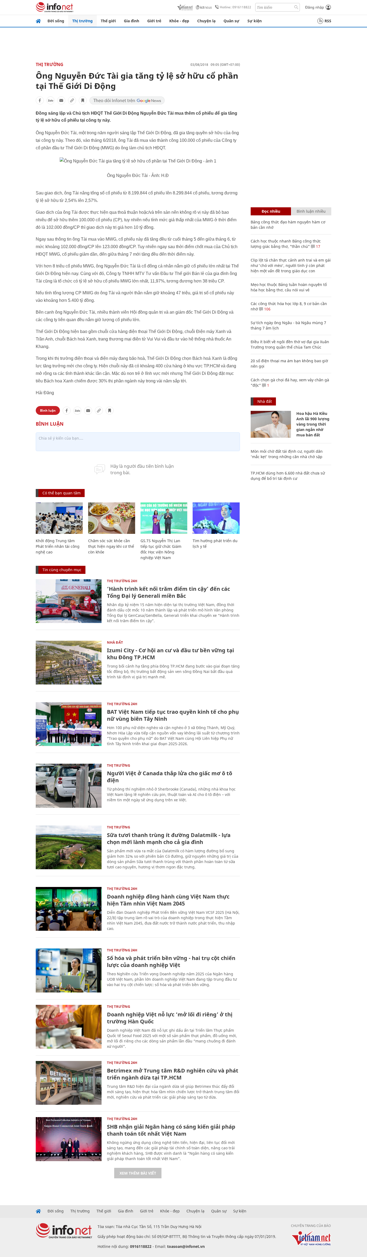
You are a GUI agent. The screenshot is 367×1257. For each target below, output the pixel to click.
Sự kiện (254, 20)
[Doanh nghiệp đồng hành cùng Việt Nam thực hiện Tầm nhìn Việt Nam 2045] (69, 909)
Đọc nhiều (271, 211)
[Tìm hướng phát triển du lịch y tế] (216, 518)
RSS (328, 20)
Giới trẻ (154, 20)
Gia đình (131, 20)
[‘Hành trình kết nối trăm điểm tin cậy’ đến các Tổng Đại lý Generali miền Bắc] (69, 601)
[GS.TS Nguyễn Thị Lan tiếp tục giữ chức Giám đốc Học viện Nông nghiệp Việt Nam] (164, 518)
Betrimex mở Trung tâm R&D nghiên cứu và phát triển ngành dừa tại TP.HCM (172, 1074)
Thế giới (108, 20)
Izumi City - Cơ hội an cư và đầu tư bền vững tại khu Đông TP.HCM (170, 654)
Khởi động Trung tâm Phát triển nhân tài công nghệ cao (58, 546)
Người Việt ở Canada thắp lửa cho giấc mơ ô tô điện (169, 777)
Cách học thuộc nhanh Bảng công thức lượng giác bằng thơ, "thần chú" (286, 243)
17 (317, 246)
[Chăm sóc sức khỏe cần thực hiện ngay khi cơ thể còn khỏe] (111, 518)
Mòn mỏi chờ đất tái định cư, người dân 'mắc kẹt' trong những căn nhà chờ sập (287, 454)
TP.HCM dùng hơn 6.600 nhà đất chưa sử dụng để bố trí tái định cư (288, 475)
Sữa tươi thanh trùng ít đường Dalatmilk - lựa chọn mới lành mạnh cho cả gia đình (169, 838)
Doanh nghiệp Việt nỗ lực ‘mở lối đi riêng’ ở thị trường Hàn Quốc (169, 1018)
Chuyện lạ (206, 20)
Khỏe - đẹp (179, 20)
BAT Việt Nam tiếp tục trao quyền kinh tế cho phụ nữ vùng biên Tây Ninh (173, 715)
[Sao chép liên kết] (72, 100)
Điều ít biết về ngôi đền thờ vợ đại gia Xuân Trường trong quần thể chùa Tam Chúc (290, 344)
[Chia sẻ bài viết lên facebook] (40, 100)
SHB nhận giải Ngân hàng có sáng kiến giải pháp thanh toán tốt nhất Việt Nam (171, 1130)
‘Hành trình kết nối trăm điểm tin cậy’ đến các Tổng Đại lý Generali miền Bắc (168, 592)
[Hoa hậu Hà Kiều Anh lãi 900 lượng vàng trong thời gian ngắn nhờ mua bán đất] (271, 424)
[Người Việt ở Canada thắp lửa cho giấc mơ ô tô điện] (69, 785)
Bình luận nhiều (311, 211)
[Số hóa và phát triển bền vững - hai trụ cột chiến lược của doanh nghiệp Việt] (69, 970)
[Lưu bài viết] (83, 100)
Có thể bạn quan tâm (61, 492)
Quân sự (231, 20)
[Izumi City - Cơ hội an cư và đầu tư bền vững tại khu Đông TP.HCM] (69, 662)
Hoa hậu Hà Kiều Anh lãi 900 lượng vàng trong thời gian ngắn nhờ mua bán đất (312, 424)
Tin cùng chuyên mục (61, 569)
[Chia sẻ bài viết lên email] (61, 100)
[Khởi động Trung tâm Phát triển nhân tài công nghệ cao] (59, 518)
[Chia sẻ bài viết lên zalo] (50, 100)
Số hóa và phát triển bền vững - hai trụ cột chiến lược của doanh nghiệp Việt (171, 961)
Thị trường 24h (122, 580)
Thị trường (82, 20)
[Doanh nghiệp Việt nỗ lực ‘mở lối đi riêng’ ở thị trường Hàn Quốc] (69, 1027)
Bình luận (48, 410)
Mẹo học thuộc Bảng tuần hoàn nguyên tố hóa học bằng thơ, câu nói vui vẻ (289, 287)
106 (267, 308)
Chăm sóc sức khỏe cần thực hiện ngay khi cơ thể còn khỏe (111, 546)
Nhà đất (115, 642)
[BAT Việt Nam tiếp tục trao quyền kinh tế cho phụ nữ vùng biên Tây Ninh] (69, 724)
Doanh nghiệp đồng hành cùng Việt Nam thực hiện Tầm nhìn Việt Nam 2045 (168, 900)
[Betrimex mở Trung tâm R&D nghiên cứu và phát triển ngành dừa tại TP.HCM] (69, 1083)
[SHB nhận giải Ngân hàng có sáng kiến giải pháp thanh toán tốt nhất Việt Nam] (69, 1139)
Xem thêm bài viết (138, 1173)
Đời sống (56, 20)
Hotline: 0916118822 (235, 7)
